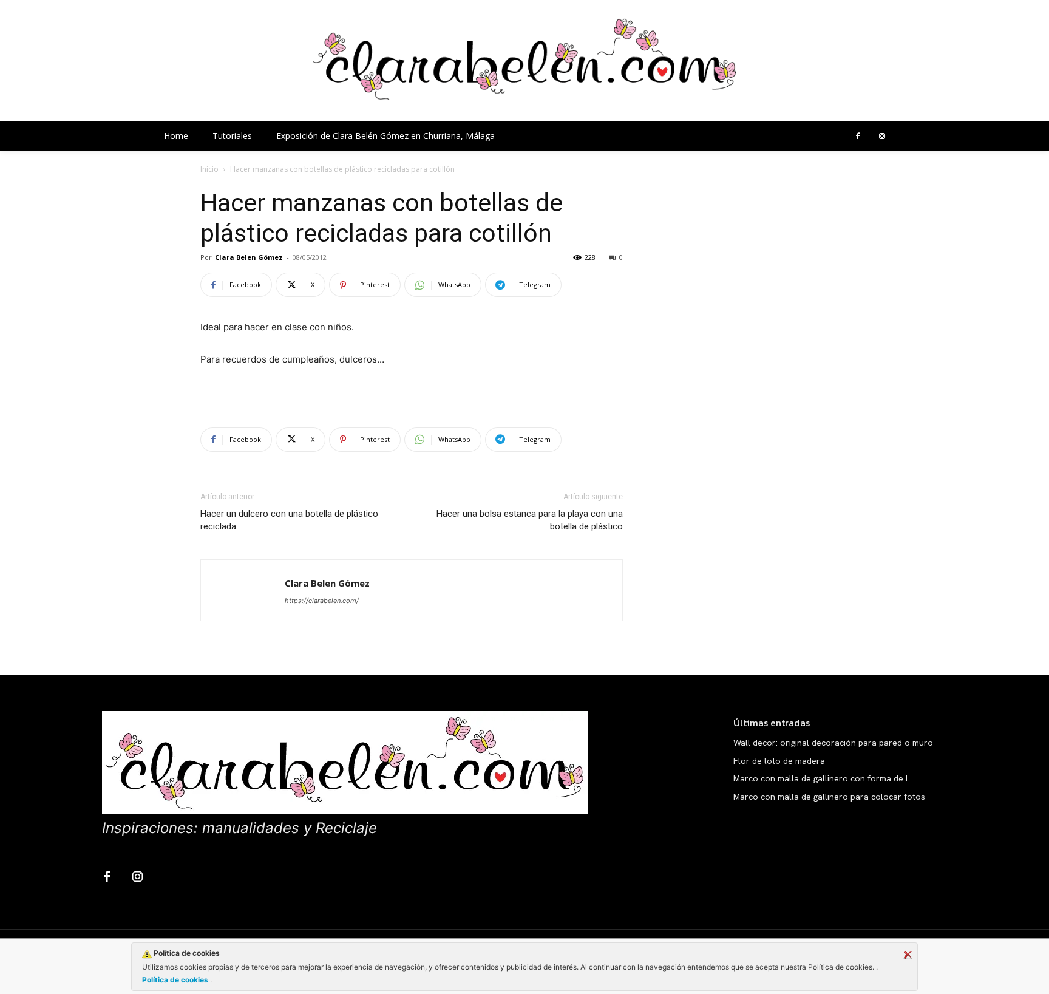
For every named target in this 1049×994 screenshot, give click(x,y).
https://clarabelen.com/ (322, 600)
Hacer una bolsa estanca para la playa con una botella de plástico (529, 520)
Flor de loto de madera (779, 760)
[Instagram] (882, 137)
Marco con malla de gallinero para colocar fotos (829, 796)
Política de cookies (176, 979)
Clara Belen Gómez (249, 257)
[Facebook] (858, 137)
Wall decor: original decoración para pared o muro (833, 742)
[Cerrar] (907, 955)
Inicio (209, 169)
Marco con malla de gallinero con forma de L (821, 778)
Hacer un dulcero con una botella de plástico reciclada (289, 520)
